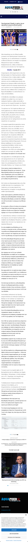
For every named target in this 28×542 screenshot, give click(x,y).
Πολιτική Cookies (9, 540)
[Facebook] (10, 11)
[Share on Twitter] (14, 49)
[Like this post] (11, 49)
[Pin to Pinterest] (15, 49)
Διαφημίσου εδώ (13, 1)
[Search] (26, 16)
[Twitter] (12, 11)
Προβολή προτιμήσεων (14, 537)
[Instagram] (15, 11)
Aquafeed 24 (8, 26)
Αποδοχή (14, 530)
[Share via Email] (17, 49)
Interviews (6, 1)
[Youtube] (17, 11)
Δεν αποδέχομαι (14, 533)
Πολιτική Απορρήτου (17, 540)
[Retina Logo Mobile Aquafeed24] (10, 499)
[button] (26, 515)
